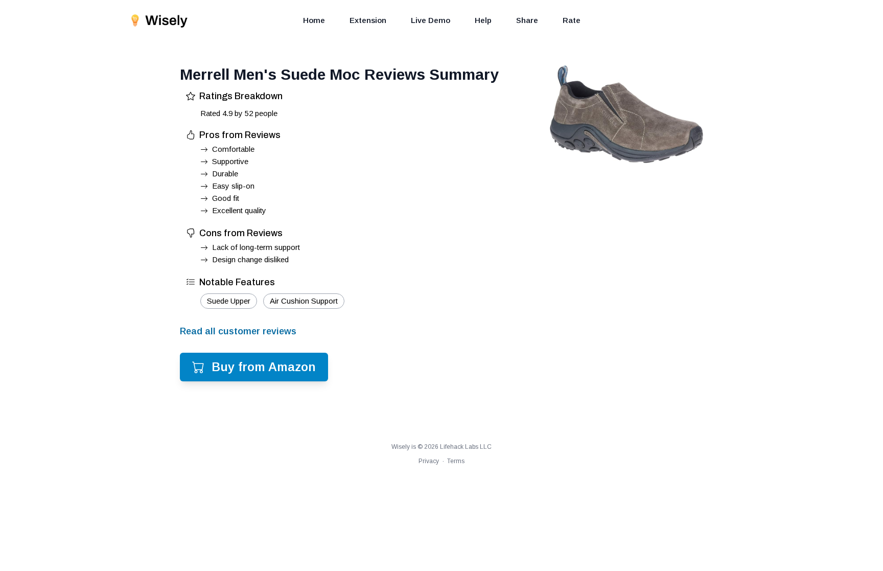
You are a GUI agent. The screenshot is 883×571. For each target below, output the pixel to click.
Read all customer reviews (238, 331)
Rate (571, 20)
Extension (368, 20)
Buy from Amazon (264, 367)
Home (314, 20)
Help (483, 20)
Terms (455, 461)
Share (527, 20)
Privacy (429, 461)
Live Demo (430, 20)
